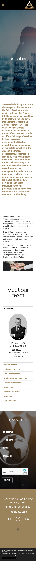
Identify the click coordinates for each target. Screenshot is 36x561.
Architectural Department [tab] (12, 383)
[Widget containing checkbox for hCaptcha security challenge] (15, 471)
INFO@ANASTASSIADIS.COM (18, 507)
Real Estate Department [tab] (12, 369)
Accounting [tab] (8, 396)
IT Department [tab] (9, 387)
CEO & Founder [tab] (9, 309)
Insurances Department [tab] (12, 392)
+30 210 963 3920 (18, 511)
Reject (12, 558)
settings (14, 555)
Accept (5, 558)
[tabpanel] (18, 336)
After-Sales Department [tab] (12, 374)
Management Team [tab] (10, 365)
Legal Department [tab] (10, 401)
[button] (3, 4)
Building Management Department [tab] (16, 378)
